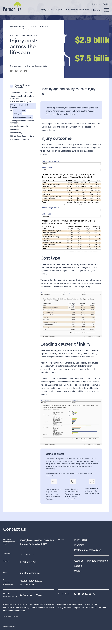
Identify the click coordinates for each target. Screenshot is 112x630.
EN (103, 4)
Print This (25, 71)
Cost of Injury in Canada (37, 26)
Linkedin (86, 594)
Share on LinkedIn (21, 71)
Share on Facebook (16, 71)
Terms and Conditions (10, 616)
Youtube (90, 594)
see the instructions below (64, 114)
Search (97, 4)
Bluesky (75, 594)
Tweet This (11, 71)
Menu (106, 11)
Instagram (83, 594)
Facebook (79, 594)
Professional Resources (18, 26)
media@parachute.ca (31, 580)
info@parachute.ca (30, 573)
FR (107, 4)
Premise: (11, 626)
